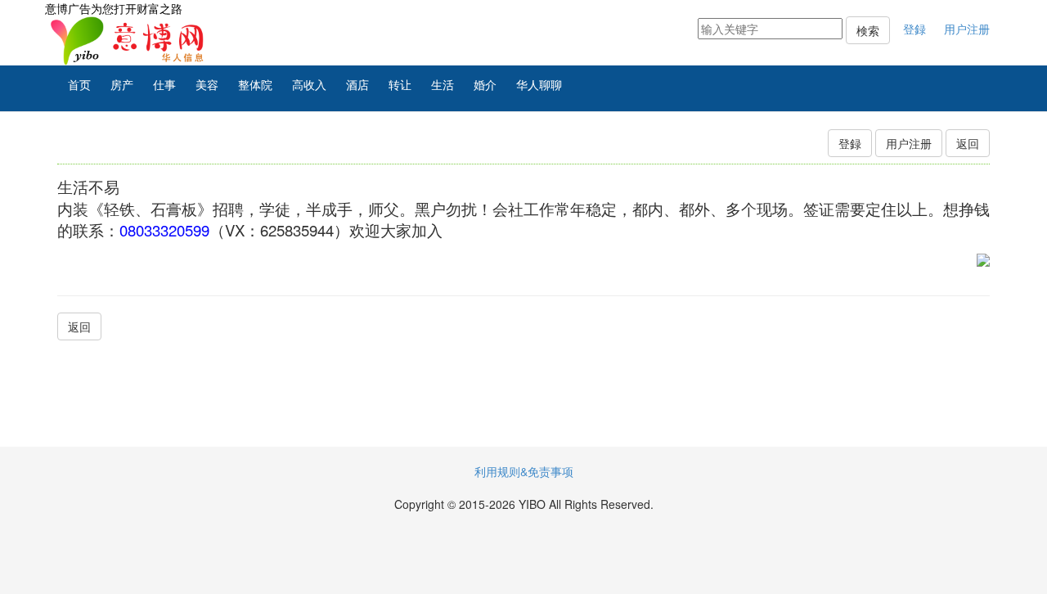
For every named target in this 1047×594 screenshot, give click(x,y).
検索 (867, 30)
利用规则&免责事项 (523, 471)
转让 (400, 84)
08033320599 (164, 230)
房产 (121, 84)
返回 (967, 143)
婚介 (485, 84)
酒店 (357, 84)
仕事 (164, 84)
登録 (914, 28)
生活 (442, 84)
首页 (79, 84)
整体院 (255, 84)
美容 (206, 84)
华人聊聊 (539, 84)
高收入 (309, 84)
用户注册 (967, 28)
